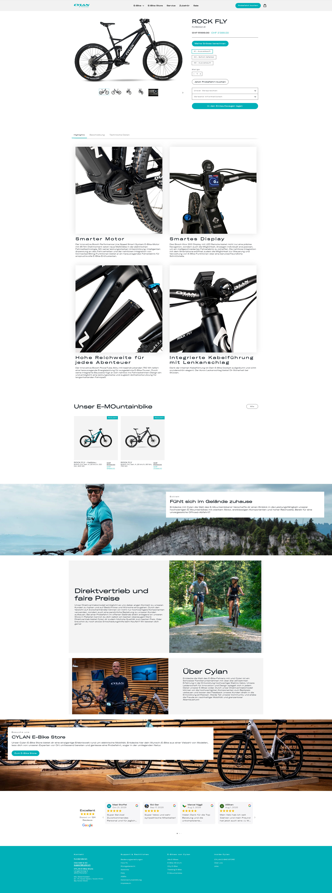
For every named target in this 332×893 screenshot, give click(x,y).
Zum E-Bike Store (25, 753)
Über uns (218, 863)
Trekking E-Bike (174, 870)
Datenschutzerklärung (131, 880)
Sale (195, 5)
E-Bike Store (155, 5)
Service (171, 5)
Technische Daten (119, 135)
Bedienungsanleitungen (132, 859)
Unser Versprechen (206, 91)
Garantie (125, 870)
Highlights (79, 135)
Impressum (126, 883)
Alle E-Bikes (172, 859)
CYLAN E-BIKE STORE (224, 859)
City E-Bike (172, 866)
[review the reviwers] (137, 806)
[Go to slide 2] (179, 833)
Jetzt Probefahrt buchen (210, 82)
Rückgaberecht (128, 866)
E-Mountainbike (174, 873)
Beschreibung (97, 135)
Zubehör (184, 5)
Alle (252, 406)
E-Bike (138, 5)
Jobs (216, 866)
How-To (124, 863)
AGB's (123, 876)
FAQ (123, 873)
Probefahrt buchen (248, 5)
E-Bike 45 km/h (174, 863)
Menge (196, 69)
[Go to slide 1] (177, 833)
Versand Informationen (208, 97)
